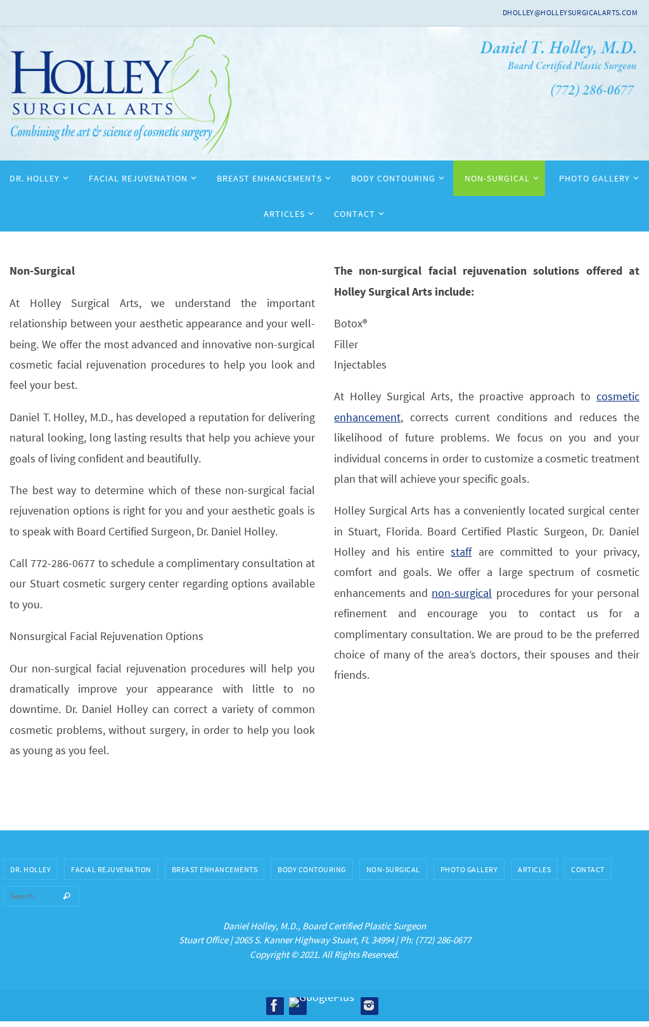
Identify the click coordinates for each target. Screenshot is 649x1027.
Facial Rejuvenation (111, 869)
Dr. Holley (30, 869)
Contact (588, 869)
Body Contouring (312, 869)
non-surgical (462, 592)
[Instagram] (369, 1005)
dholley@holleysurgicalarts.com (570, 12)
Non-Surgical (393, 869)
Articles (534, 869)
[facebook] (274, 1005)
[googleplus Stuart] (321, 1002)
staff (461, 551)
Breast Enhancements (215, 869)
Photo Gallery (469, 869)
